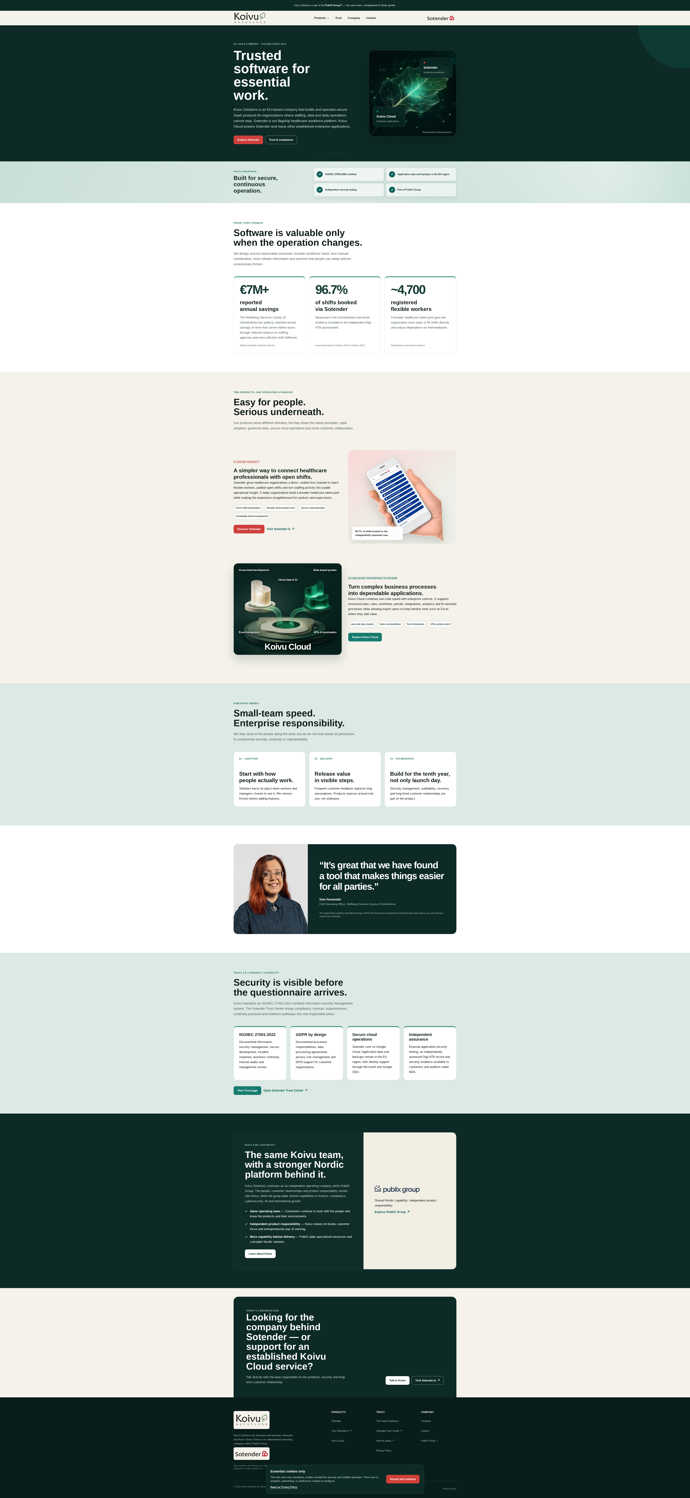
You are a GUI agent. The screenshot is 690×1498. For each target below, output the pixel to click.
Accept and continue (403, 1479)
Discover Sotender (249, 529)
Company (354, 17)
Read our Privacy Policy (283, 1487)
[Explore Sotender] (440, 18)
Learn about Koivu (260, 1253)
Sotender (336, 1421)
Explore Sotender (248, 139)
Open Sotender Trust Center (285, 1090)
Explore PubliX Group (392, 1212)
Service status (385, 1440)
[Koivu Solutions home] (250, 18)
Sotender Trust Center (389, 1431)
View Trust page (247, 1090)
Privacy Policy (383, 1450)
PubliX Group (333, 5)
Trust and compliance (387, 1421)
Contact (371, 17)
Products (320, 17)
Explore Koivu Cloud (365, 637)
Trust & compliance (281, 139)
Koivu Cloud (338, 1440)
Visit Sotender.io (281, 529)
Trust (338, 17)
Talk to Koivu (397, 1380)
